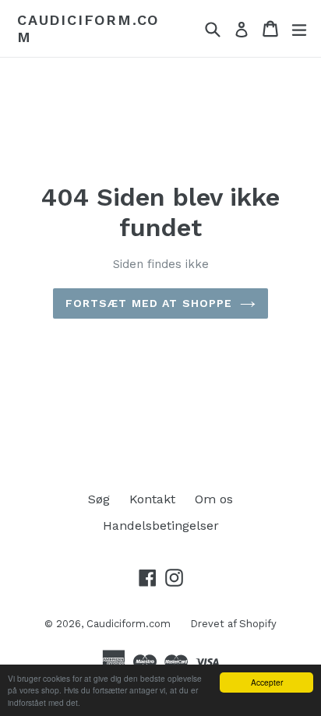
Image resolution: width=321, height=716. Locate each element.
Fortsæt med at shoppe (149, 303)
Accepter (267, 682)
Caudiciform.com (88, 28)
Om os (214, 499)
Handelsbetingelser (161, 525)
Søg (99, 499)
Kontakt (152, 499)
